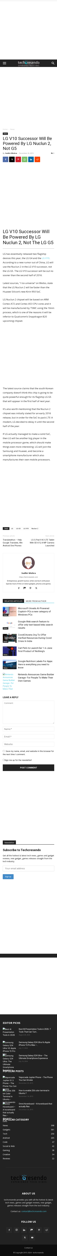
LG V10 (45, 258)
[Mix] (25, 588)
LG (12, 528)
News (12, 129)
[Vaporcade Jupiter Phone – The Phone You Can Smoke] (10, 1083)
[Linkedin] (31, 159)
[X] (12, 159)
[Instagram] (16, 1230)
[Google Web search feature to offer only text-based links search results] (10, 625)
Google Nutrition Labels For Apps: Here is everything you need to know (35, 664)
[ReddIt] (37, 159)
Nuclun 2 (35, 528)
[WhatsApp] (24, 159)
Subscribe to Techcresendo (22, 850)
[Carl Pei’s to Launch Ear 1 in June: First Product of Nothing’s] (10, 651)
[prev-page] (4, 688)
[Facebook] (5, 159)
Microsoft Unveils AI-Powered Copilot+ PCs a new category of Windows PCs (34, 611)
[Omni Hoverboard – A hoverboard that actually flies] (10, 1112)
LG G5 (18, 528)
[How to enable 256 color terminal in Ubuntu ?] (10, 1096)
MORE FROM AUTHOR (36, 601)
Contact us (28, 1248)
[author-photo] (28, 569)
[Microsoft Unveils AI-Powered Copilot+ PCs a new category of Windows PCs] (10, 611)
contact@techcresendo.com (33, 1211)
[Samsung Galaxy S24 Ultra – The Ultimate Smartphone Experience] (10, 1063)
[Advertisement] (28, 29)
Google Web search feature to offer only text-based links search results (35, 624)
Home (5, 129)
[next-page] (9, 688)
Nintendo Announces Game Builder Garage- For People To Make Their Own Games (36, 677)
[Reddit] (46, 1230)
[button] (4, 63)
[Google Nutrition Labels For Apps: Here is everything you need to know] (10, 664)
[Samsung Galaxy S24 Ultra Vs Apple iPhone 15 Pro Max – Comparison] (10, 1048)
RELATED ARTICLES (13, 601)
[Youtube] (32, 1237)
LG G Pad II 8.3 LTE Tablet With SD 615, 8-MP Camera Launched (42, 543)
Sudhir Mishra (11, 153)
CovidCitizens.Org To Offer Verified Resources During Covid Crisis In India (35, 637)
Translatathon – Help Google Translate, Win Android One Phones (13, 543)
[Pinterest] (18, 159)
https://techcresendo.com (28, 577)
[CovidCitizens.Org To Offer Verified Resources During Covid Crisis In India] (10, 638)
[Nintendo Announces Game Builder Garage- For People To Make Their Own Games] (10, 683)
